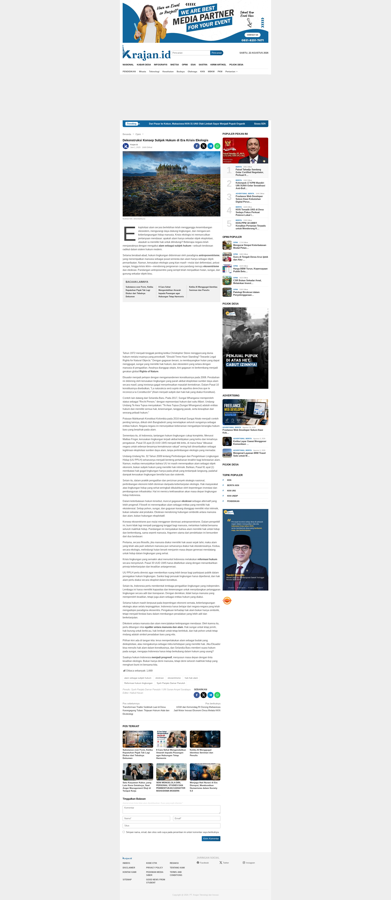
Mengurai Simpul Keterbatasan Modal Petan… (249, 246)
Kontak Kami (129, 872)
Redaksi (174, 863)
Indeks (126, 863)
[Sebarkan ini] (197, 146)
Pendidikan (233, 501)
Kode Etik (151, 863)
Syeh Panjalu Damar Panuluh (171, 683)
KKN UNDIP (232, 496)
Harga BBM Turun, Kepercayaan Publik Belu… (250, 270)
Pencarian (217, 52)
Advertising (241, 193)
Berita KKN (233, 485)
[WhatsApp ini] (217, 146)
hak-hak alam (191, 678)
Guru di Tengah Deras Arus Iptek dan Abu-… (250, 258)
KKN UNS (231, 491)
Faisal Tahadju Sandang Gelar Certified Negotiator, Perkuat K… (250, 172)
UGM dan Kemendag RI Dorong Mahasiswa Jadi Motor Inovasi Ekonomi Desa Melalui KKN (197, 707)
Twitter (226, 863)
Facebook (204, 863)
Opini (235, 242)
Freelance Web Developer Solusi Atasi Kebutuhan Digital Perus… (249, 199)
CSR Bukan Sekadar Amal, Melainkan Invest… (247, 281)
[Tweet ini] (204, 146)
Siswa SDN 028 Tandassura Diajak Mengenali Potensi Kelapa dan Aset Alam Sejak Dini (254, 123)
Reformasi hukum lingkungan (138, 683)
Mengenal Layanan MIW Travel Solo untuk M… (249, 454)
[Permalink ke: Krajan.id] (126, 146)
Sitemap (127, 879)
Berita (239, 167)
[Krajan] (147, 52)
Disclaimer (129, 868)
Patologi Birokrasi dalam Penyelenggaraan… (246, 293)
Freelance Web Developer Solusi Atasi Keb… (243, 431)
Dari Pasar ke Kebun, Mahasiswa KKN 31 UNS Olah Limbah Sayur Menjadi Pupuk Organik (151, 123)
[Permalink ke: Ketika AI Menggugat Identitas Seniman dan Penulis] (205, 739)
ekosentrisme (174, 678)
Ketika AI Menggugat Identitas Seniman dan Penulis (201, 753)
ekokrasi (159, 678)
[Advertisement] (195, 97)
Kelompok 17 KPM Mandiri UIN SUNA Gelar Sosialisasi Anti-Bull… (250, 185)
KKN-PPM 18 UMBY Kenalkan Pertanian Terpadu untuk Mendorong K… (251, 226)
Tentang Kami (177, 868)
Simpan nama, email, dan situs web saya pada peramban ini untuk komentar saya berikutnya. (172, 832)
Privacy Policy (154, 868)
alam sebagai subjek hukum (137, 678)
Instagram (250, 863)
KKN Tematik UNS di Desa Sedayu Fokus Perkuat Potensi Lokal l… (250, 212)
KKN (229, 480)
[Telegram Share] (210, 146)
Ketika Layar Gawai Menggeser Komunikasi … (249, 442)
